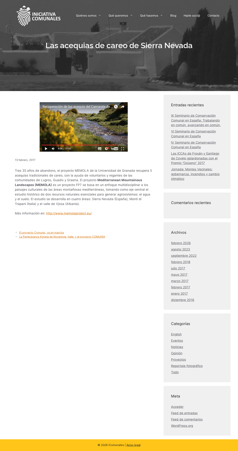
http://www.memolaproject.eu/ (69, 213)
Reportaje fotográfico (187, 366)
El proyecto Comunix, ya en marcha (41, 232)
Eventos (177, 340)
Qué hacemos (149, 15)
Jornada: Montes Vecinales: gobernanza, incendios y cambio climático (195, 174)
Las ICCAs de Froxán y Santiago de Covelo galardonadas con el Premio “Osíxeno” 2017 (195, 158)
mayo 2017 (179, 275)
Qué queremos (118, 15)
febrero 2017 (180, 287)
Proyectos (178, 359)
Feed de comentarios (187, 419)
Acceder (177, 407)
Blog (173, 15)
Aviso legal (133, 445)
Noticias (177, 347)
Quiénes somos (86, 15)
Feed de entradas (184, 413)
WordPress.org (182, 426)
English (176, 334)
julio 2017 (178, 268)
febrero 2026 (181, 243)
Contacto (213, 15)
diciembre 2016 (182, 300)
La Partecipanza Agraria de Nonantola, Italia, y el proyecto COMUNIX (62, 236)
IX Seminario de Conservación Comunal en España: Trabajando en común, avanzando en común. (196, 120)
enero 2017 (179, 293)
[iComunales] (38, 15)
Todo (175, 372)
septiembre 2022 (184, 256)
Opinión (176, 353)
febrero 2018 (180, 262)
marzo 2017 (180, 281)
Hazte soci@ (192, 15)
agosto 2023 (180, 249)
